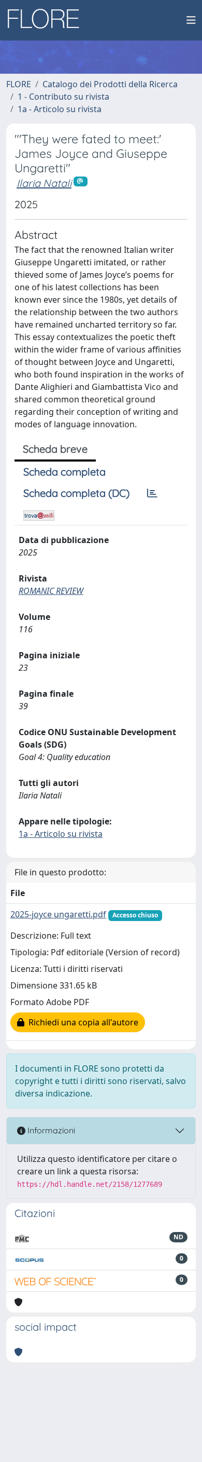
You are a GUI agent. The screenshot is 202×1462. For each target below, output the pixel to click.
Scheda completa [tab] (64, 471)
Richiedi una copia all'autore (81, 1022)
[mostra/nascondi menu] (191, 20)
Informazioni (50, 1130)
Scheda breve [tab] (55, 448)
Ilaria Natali (44, 183)
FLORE (18, 84)
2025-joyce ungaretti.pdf (58, 914)
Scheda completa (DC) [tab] (76, 492)
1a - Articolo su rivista (60, 109)
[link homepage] (47, 20)
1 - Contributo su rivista (63, 96)
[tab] (152, 493)
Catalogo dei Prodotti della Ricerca (110, 84)
